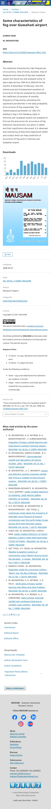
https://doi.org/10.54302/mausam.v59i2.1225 (24, 52)
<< (4, 614)
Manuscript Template (14, 654)
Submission (9, 627)
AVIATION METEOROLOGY (15, 301)
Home (5, 9)
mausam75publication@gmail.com (24, 776)
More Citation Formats (14, 414)
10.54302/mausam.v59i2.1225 (15, 408)
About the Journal (17, 734)
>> (19, 614)
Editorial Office (11, 638)
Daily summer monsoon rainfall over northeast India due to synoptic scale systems (26, 601)
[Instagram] (21, 726)
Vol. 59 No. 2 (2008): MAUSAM (15, 12)
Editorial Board (11, 633)
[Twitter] (23, 719)
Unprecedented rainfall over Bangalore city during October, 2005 (25, 460)
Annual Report (16, 747)
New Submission (17, 763)
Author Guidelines (13, 665)
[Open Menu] (3, 3)
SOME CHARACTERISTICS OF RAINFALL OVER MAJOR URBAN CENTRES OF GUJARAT (28, 495)
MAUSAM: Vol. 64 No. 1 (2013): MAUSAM (27, 527)
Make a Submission (15, 688)
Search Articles (16, 755)
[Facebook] (14, 719)
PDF (9, 254)
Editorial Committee (18, 737)
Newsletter (14, 744)
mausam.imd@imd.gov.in (20, 774)
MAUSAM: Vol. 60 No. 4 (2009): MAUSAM (27, 449)
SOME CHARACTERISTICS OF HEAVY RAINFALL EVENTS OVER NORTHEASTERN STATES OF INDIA (27, 538)
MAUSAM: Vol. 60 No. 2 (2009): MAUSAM (27, 590)
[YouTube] (30, 726)
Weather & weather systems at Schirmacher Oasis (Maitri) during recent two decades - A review (28, 555)
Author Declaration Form (16, 660)
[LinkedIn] (33, 719)
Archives (15, 9)
